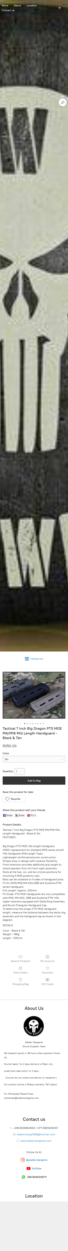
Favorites (47, 972)
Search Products (20, 961)
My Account (47, 961)
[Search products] (63, 102)
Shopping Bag (20, 984)
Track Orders (20, 972)
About (17, 5)
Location (32, 5)
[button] (14, 799)
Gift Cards (47, 984)
